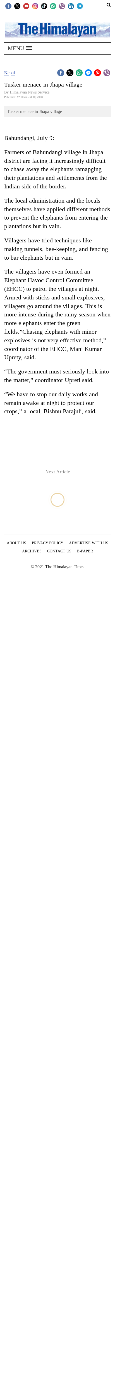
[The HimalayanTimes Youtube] (26, 6)
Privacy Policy (47, 543)
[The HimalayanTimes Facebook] (8, 6)
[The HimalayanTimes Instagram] (35, 6)
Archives (32, 551)
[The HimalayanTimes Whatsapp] (53, 6)
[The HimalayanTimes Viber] (62, 6)
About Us (16, 543)
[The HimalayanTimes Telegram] (79, 6)
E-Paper (85, 551)
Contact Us (59, 551)
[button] (19, 48)
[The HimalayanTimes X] (17, 6)
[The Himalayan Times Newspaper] (57, 29)
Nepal (9, 72)
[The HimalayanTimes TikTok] (44, 6)
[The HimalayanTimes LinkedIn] (71, 6)
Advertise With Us (88, 543)
